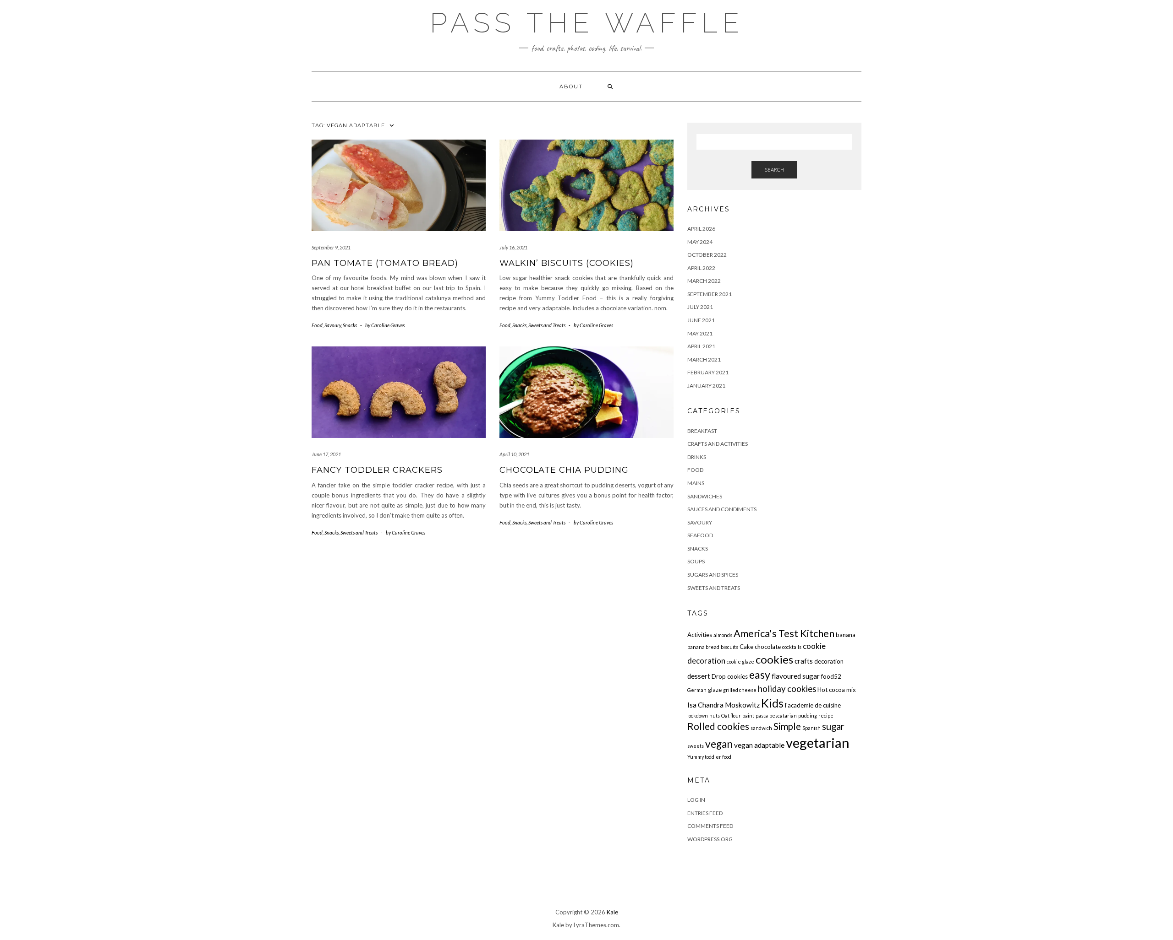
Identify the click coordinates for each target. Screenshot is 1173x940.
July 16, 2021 (513, 247)
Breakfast (702, 430)
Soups (696, 561)
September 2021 (709, 294)
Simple (787, 726)
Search (774, 170)
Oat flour (731, 716)
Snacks (350, 325)
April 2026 (701, 228)
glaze (715, 689)
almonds (722, 635)
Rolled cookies (718, 726)
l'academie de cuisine (813, 705)
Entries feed (705, 813)
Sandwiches (704, 496)
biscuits (729, 647)
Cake (746, 646)
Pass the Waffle (587, 23)
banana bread (703, 647)
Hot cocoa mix (836, 689)
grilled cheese (739, 690)
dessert (698, 676)
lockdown (697, 716)
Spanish (811, 728)
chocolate (768, 646)
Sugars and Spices (712, 574)
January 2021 (706, 385)
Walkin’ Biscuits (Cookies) (566, 263)
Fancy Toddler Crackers (377, 470)
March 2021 (704, 359)
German (697, 690)
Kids (772, 703)
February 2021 (708, 372)
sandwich (761, 728)
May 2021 (700, 333)
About (571, 86)
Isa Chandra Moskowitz (723, 705)
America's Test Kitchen (784, 633)
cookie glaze (740, 661)
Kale (612, 912)
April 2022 (701, 268)
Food (317, 325)
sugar (833, 726)
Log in (696, 799)
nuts (714, 716)
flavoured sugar (796, 676)
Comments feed (710, 825)
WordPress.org (710, 839)
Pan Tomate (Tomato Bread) (385, 263)
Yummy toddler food (709, 757)
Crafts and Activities (717, 443)
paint (748, 716)
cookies (774, 659)
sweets (695, 746)
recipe (825, 716)
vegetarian (818, 743)
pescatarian (783, 716)
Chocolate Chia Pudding (564, 470)
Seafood (700, 535)
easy (759, 674)
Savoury (332, 325)
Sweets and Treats (546, 325)
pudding (807, 716)
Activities (699, 634)
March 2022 (704, 280)
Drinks (696, 457)
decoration (829, 661)
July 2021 (700, 306)
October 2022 (707, 254)
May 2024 (700, 241)
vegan (719, 744)
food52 (831, 676)
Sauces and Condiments (721, 509)
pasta (762, 716)
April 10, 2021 (514, 454)
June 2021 (701, 320)
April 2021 (701, 346)
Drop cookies (730, 676)
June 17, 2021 (326, 454)
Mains (695, 483)
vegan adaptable (759, 745)
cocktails (791, 647)
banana (845, 634)
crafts (804, 661)
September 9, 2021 (331, 247)
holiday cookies (787, 689)
